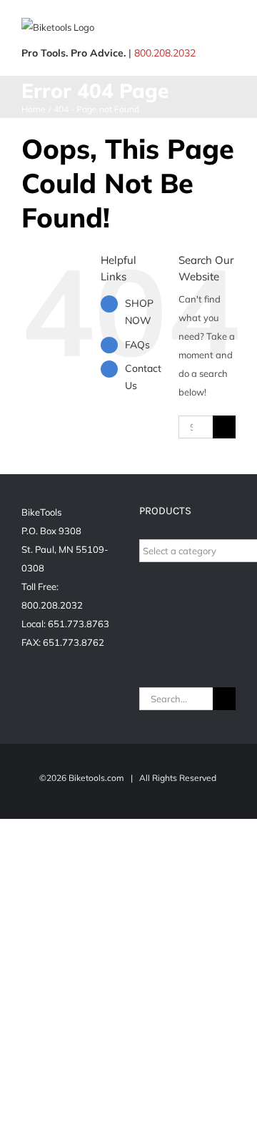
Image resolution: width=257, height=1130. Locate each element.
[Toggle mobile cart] (178, 28)
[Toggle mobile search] (204, 28)
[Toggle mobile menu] (230, 28)
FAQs (137, 344)
